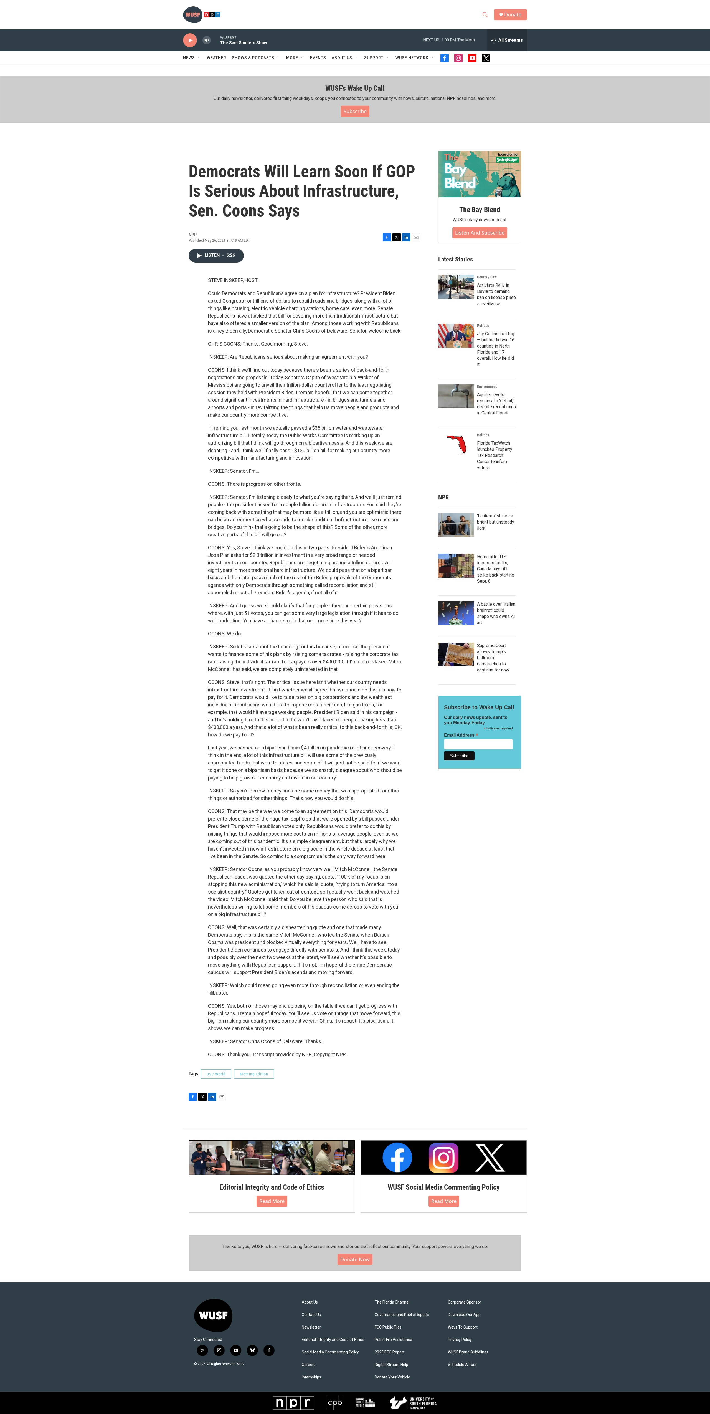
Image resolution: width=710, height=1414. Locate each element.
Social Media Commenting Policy (330, 1352)
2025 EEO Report (389, 1352)
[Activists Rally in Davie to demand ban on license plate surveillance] (456, 287)
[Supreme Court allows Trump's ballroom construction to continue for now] (456, 654)
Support (374, 58)
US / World (216, 1074)
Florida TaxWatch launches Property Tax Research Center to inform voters (494, 455)
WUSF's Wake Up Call (354, 88)
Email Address (461, 735)
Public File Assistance (393, 1340)
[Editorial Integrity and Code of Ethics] (272, 1157)
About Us (310, 1302)
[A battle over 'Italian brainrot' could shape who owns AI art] (456, 613)
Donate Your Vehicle (392, 1377)
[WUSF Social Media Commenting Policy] (444, 1157)
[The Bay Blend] (479, 174)
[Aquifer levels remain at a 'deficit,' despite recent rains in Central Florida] (456, 396)
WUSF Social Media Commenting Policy (444, 1187)
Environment (487, 386)
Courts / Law (487, 277)
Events (318, 58)
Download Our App (464, 1315)
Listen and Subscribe (479, 232)
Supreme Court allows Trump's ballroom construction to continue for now (493, 658)
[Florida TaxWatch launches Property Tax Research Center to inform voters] (456, 445)
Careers (309, 1365)
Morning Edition (254, 1074)
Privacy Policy (460, 1340)
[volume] (206, 40)
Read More (272, 1201)
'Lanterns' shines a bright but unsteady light (495, 522)
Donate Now (355, 1259)
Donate (512, 14)
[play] (190, 40)
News (189, 58)
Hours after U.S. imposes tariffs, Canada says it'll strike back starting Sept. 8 (495, 569)
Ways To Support (463, 1327)
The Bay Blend (479, 209)
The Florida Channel (392, 1302)
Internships (311, 1377)
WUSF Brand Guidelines (468, 1352)
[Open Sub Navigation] (199, 58)
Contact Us (311, 1315)
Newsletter (311, 1327)
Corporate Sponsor (464, 1302)
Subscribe (355, 111)
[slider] (215, 40)
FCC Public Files (388, 1327)
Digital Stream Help (391, 1365)
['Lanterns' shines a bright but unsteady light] (456, 525)
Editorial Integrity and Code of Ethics (271, 1187)
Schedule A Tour (462, 1365)
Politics (483, 325)
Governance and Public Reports (402, 1315)
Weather (216, 58)
